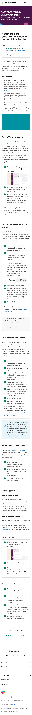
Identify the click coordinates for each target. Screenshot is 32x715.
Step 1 (9, 265)
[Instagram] (10, 656)
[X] (18, 656)
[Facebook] (14, 656)
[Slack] (14, 693)
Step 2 (14, 210)
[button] (9, 636)
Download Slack (6, 697)
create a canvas (10, 142)
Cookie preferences (18, 700)
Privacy (3, 700)
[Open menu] (29, 3)
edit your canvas (15, 212)
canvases (9, 50)
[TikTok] (25, 656)
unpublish (5, 529)
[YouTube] (21, 656)
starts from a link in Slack (18, 450)
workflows (21, 50)
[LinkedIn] (7, 656)
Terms (9, 700)
